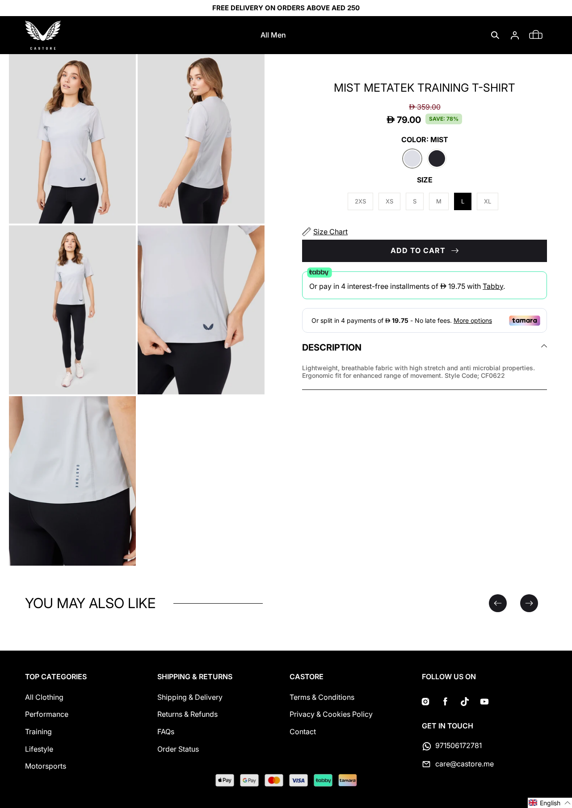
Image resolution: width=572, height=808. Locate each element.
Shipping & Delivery (190, 697)
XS (389, 201)
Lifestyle (39, 749)
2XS (360, 201)
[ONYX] (436, 159)
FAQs (165, 731)
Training (38, 731)
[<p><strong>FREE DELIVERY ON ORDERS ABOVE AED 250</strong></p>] (286, 8)
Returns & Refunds (187, 714)
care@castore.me (464, 763)
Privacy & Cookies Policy (331, 714)
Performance (46, 714)
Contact (303, 731)
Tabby (493, 286)
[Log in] (514, 35)
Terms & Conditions (322, 697)
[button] (495, 35)
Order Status (178, 749)
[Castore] (43, 35)
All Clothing (44, 697)
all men (273, 34)
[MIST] (412, 159)
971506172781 (458, 745)
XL (487, 201)
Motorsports (45, 765)
